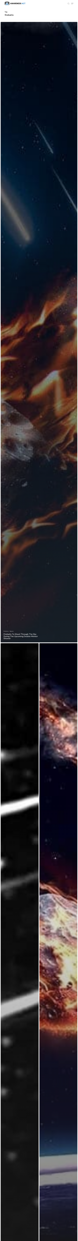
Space (12, 631)
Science (6, 631)
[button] (72, 3)
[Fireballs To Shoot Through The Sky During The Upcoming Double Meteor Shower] (39, 332)
